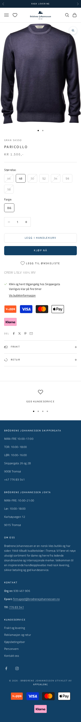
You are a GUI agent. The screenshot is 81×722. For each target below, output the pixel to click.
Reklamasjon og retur (17, 634)
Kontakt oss (11, 655)
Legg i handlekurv (40, 238)
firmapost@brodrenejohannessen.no (36, 599)
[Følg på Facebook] (6, 668)
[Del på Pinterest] (25, 333)
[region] (40, 397)
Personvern (11, 648)
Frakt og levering (14, 628)
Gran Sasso (13, 140)
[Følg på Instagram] (17, 668)
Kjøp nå (40, 250)
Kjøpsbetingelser (14, 642)
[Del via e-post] (31, 333)
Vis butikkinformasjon (22, 295)
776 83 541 (16, 607)
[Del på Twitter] (19, 333)
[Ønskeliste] (15, 15)
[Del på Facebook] (13, 333)
